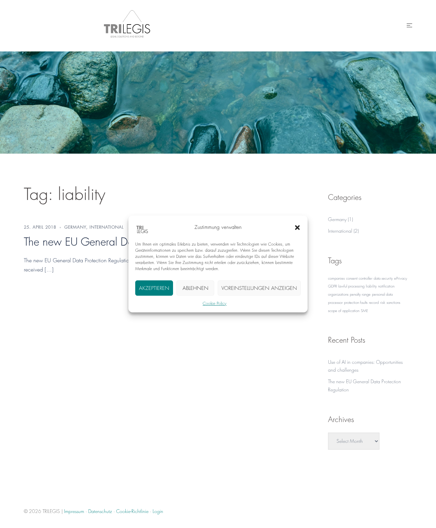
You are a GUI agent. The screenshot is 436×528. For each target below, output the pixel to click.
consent (351, 278)
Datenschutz (100, 511)
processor (335, 302)
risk (382, 302)
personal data (382, 294)
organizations (338, 294)
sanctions (393, 302)
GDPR (332, 286)
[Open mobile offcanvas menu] (409, 25)
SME (364, 310)
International (107, 227)
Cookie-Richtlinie (132, 511)
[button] (297, 227)
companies (336, 278)
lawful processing (351, 286)
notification (386, 286)
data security (383, 278)
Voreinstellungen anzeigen (259, 288)
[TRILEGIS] (127, 24)
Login (158, 511)
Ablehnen (195, 288)
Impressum (74, 511)
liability (371, 286)
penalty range (360, 294)
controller (365, 278)
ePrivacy (400, 278)
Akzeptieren (154, 288)
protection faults (356, 302)
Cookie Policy (215, 303)
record (374, 302)
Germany (75, 227)
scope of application (343, 310)
